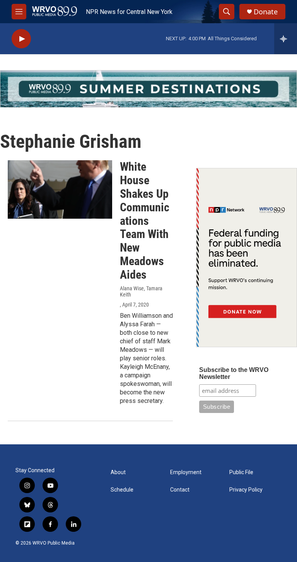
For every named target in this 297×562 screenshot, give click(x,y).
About (118, 472)
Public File (241, 472)
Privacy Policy (246, 490)
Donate (266, 12)
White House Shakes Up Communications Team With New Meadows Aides (144, 220)
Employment (185, 472)
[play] (21, 38)
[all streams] (285, 38)
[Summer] (148, 88)
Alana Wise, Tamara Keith (141, 291)
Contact (179, 490)
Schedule (122, 490)
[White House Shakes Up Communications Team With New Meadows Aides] (60, 189)
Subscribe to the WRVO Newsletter (233, 373)
